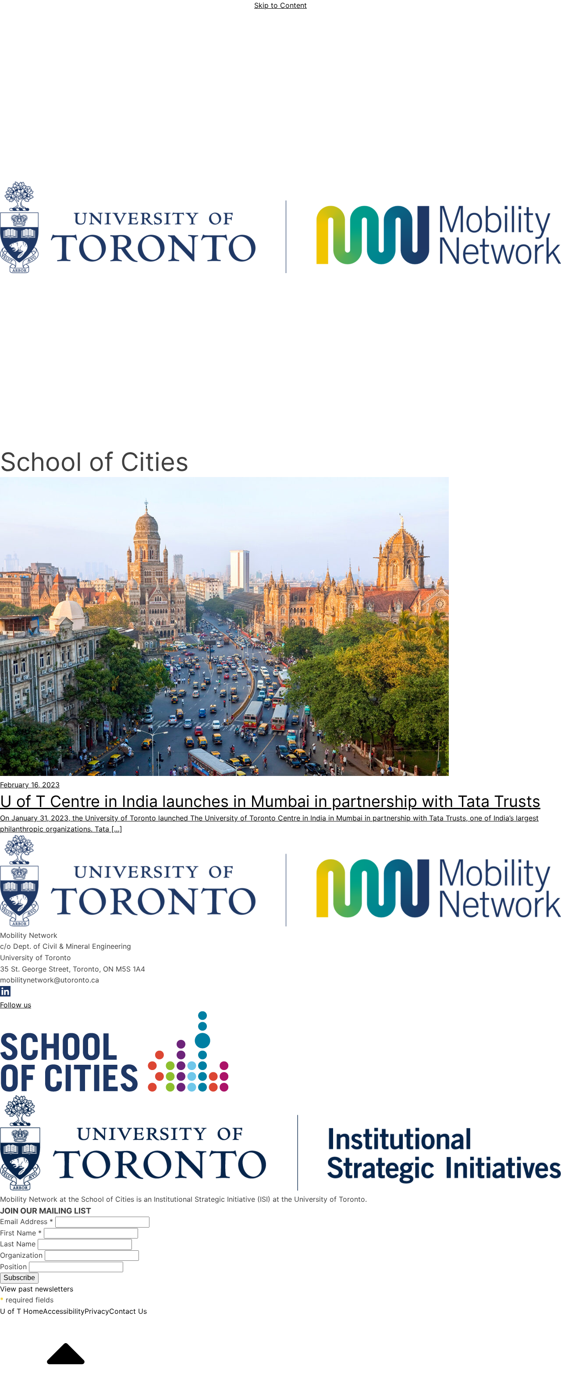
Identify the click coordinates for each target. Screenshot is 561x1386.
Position (14, 1266)
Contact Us (128, 1311)
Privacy (97, 1311)
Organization (22, 1255)
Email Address (26, 1221)
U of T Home (21, 1311)
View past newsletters (36, 1288)
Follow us (15, 1004)
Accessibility (64, 1311)
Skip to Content (280, 5)
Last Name (19, 1243)
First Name (21, 1232)
